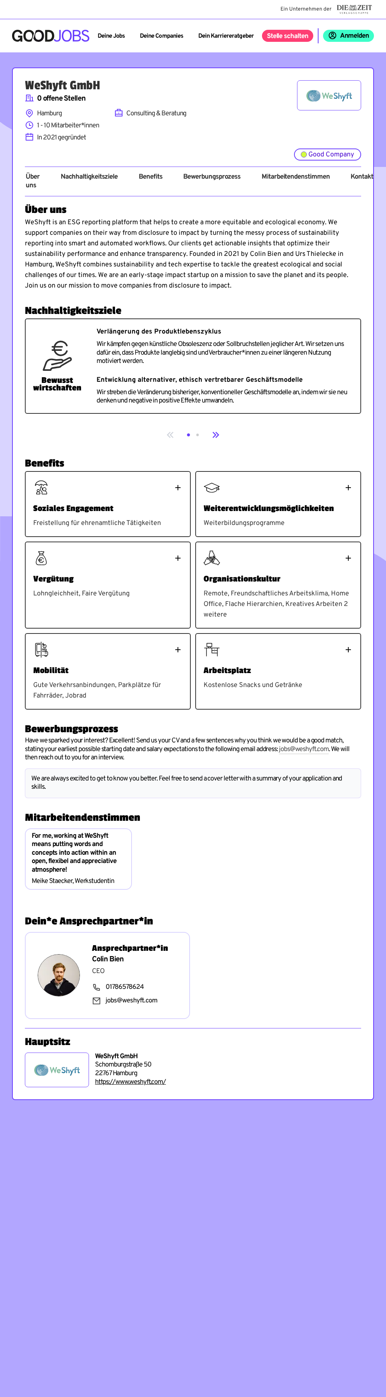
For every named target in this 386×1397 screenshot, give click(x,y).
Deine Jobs (111, 36)
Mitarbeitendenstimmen (295, 177)
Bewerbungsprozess (211, 177)
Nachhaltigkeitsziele (89, 177)
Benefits (150, 177)
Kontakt (362, 177)
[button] (188, 434)
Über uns (33, 181)
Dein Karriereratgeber (226, 36)
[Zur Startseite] (50, 36)
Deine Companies (161, 36)
